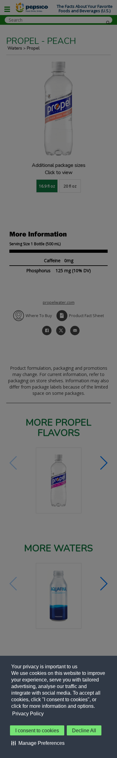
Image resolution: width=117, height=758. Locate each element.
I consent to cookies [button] (37, 730)
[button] (38, 743)
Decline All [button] (84, 730)
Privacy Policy (28, 713)
